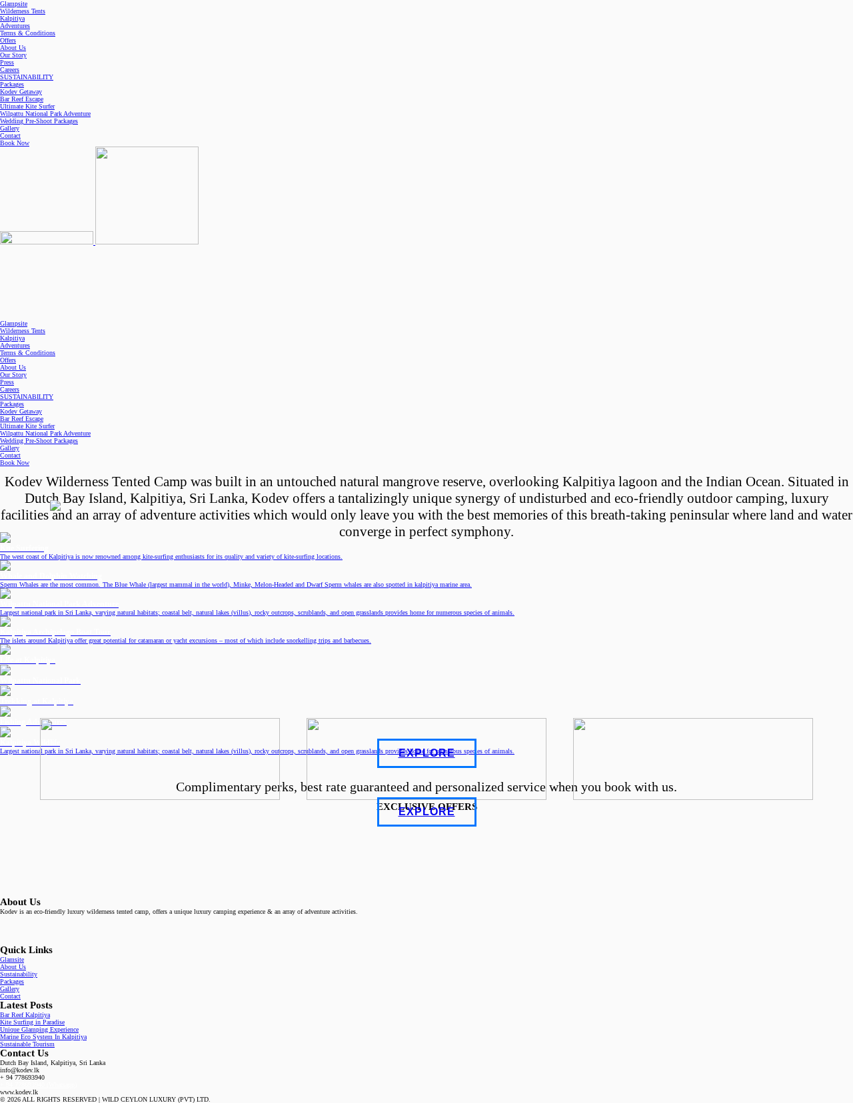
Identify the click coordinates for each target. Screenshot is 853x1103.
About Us (13, 47)
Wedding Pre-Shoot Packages (39, 121)
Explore (427, 753)
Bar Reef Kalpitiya (25, 1014)
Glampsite (13, 3)
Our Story (13, 55)
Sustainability (18, 974)
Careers (9, 69)
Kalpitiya (12, 18)
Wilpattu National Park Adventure (45, 113)
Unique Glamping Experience (39, 1029)
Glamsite (12, 959)
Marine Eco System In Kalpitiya (43, 1036)
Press (7, 62)
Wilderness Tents (22, 11)
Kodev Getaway (21, 91)
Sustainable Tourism (27, 1044)
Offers (8, 40)
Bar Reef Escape (21, 99)
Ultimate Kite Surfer (27, 106)
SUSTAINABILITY (26, 77)
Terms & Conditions (27, 33)
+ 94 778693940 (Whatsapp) (38, 1084)
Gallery (9, 128)
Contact (10, 135)
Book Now (14, 143)
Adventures (15, 25)
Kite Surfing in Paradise (32, 1022)
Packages (12, 84)
